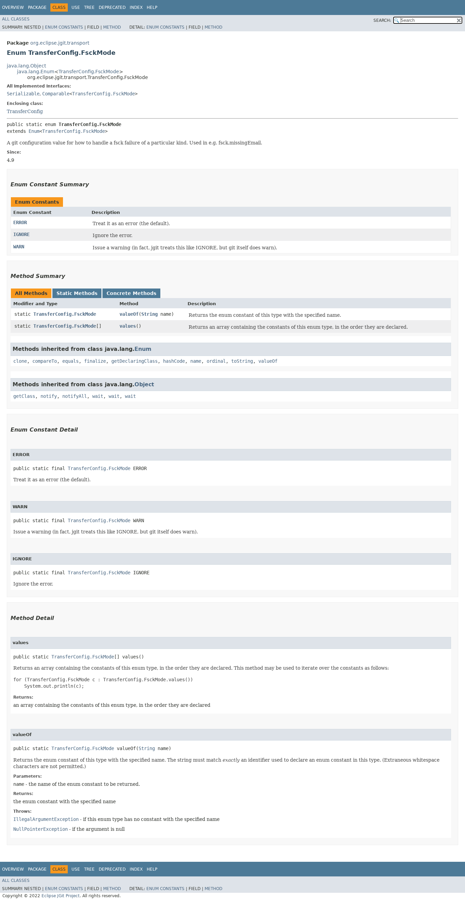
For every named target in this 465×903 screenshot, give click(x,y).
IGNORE (21, 234)
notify (49, 396)
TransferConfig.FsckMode (89, 71)
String (149, 314)
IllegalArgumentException (46, 819)
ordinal (216, 361)
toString (242, 361)
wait (97, 396)
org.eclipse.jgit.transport (59, 43)
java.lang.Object (26, 65)
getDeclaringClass (134, 361)
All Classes (16, 19)
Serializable (23, 93)
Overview (13, 7)
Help (152, 7)
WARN (18, 246)
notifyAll (74, 396)
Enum (34, 131)
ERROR (20, 222)
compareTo (44, 361)
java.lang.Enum (35, 71)
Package (37, 7)
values (127, 326)
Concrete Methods (131, 293)
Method (112, 27)
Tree (89, 7)
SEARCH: (382, 20)
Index (136, 7)
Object (144, 384)
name (195, 361)
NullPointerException (40, 829)
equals (70, 361)
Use (75, 7)
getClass (24, 396)
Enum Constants (64, 27)
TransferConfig (25, 111)
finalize (95, 361)
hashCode (174, 361)
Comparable (55, 93)
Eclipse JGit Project (61, 895)
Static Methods (77, 293)
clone (20, 361)
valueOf (129, 314)
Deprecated (112, 7)
